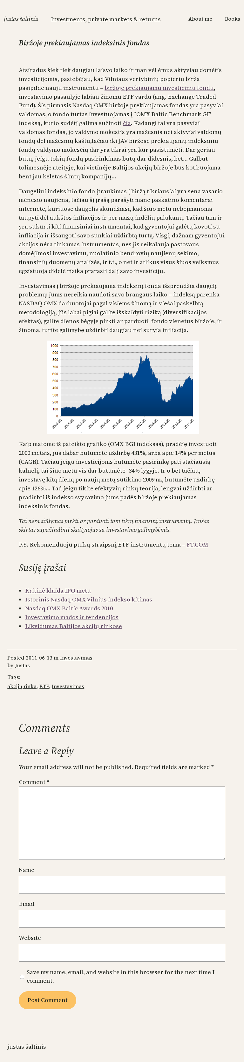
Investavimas (76, 657)
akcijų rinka (22, 686)
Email (27, 904)
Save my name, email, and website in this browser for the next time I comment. (120, 976)
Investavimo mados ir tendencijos (72, 617)
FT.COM (197, 544)
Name (26, 870)
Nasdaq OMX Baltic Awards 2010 (69, 608)
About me (200, 19)
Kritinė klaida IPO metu (58, 590)
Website (30, 938)
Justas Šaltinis (21, 19)
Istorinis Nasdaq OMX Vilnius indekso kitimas (88, 599)
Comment (34, 782)
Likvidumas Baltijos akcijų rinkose (73, 626)
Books (232, 19)
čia (127, 123)
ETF (44, 686)
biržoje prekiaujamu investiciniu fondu (159, 88)
